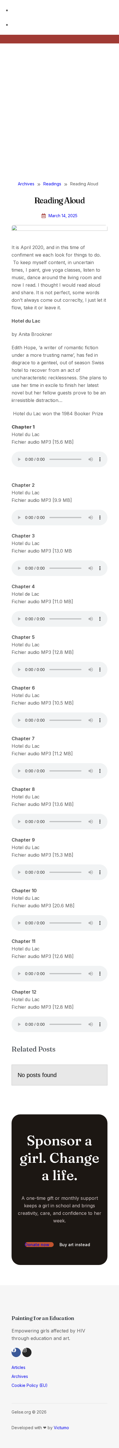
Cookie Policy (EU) (30, 1385)
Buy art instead (75, 1244)
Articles (18, 1367)
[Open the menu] (2, 165)
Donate (21, 148)
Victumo (61, 1427)
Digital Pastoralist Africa (75, 134)
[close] (4, 73)
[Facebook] (16, 1352)
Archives (20, 1376)
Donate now (38, 1244)
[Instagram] (26, 1352)
